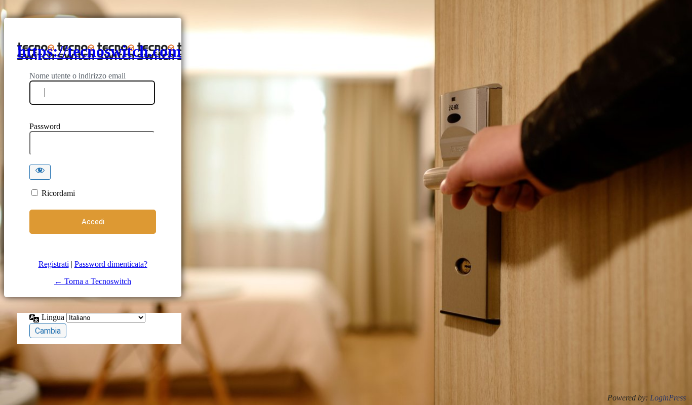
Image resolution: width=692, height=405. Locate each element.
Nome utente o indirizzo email (77, 75)
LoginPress (668, 397)
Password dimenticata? (110, 264)
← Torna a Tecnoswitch (92, 281)
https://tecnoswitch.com (99, 51)
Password (44, 126)
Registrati (54, 264)
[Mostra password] (40, 172)
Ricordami (58, 193)
